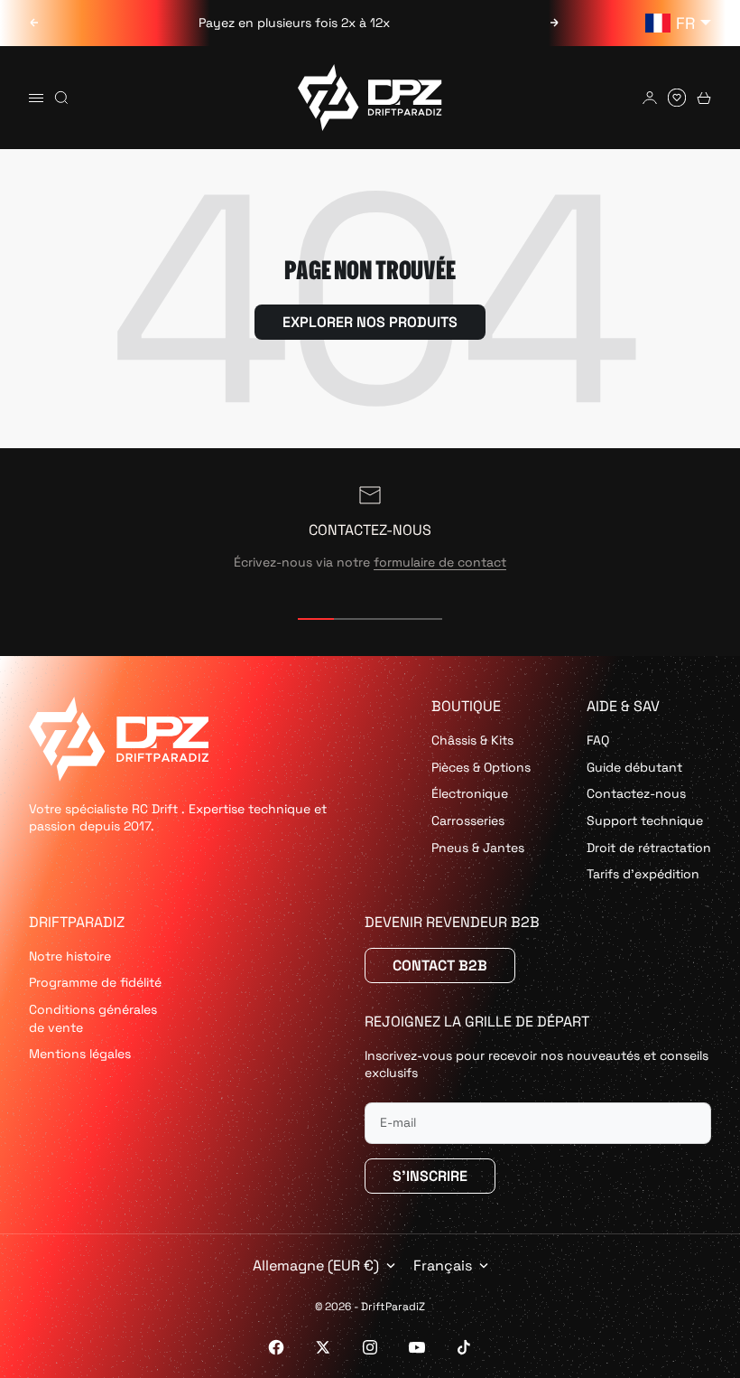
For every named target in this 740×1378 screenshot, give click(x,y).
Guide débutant (634, 767)
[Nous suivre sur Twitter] (323, 1347)
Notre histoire (70, 956)
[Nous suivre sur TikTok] (464, 1347)
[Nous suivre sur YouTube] (417, 1347)
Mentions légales (80, 1053)
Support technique (645, 820)
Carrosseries (467, 820)
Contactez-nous (636, 793)
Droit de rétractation (649, 847)
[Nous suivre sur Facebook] (276, 1347)
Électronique (469, 793)
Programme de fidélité (95, 982)
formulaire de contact (440, 562)
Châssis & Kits (472, 740)
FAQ (598, 740)
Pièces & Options (481, 767)
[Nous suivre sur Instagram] (370, 1347)
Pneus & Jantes (477, 847)
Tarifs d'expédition (643, 874)
